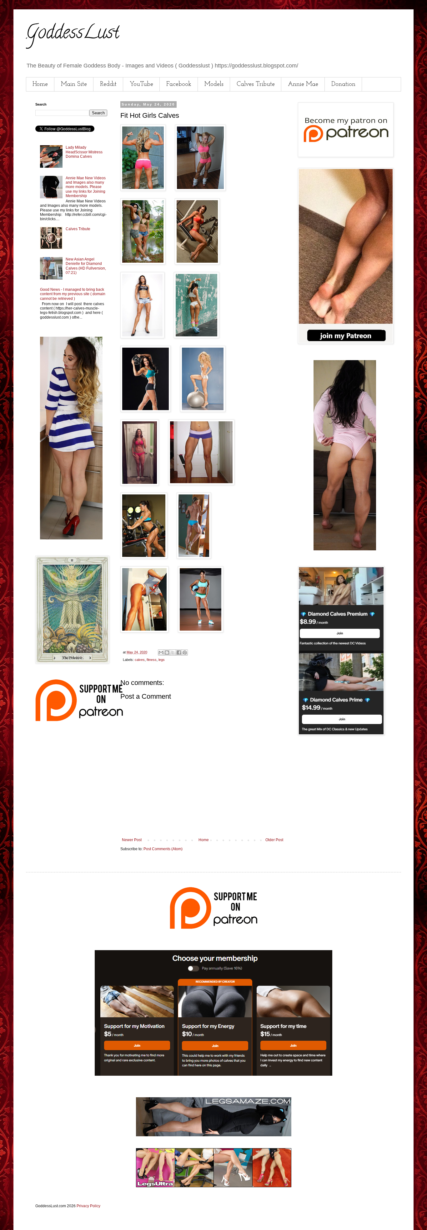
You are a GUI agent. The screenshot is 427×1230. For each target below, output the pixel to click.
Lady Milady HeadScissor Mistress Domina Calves (84, 152)
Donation (343, 84)
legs (161, 660)
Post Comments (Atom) (163, 849)
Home (40, 84)
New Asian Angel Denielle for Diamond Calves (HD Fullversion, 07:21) (86, 266)
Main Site (74, 84)
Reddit (108, 84)
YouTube (141, 84)
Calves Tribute (256, 84)
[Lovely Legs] (345, 549)
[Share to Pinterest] (185, 652)
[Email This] (161, 652)
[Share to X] (173, 652)
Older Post (274, 840)
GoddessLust (72, 34)
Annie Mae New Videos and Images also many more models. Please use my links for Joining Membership (86, 187)
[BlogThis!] (167, 652)
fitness (152, 660)
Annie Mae (303, 84)
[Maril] (71, 538)
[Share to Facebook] (179, 652)
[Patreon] (79, 720)
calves (140, 660)
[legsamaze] (213, 1074)
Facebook (178, 84)
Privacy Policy (88, 1206)
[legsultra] (213, 1186)
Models (214, 84)
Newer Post (132, 840)
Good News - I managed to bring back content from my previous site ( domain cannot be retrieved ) (72, 294)
